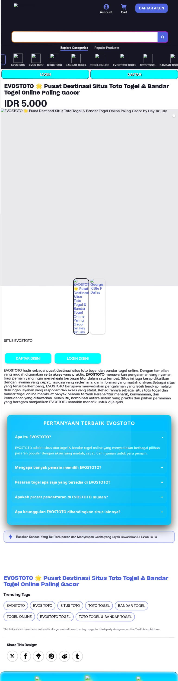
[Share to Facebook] (25, 656)
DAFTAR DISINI (28, 358)
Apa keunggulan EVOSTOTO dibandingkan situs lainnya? (68, 511)
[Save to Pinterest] (51, 656)
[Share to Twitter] (12, 656)
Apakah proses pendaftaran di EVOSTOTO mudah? (61, 497)
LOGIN (45, 74)
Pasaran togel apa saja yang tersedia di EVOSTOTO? (62, 482)
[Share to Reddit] (64, 656)
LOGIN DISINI (78, 358)
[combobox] (85, 37)
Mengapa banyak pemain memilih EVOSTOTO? (58, 467)
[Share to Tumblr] (77, 656)
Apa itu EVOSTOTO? (33, 436)
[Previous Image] (4, 198)
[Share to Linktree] (38, 656)
